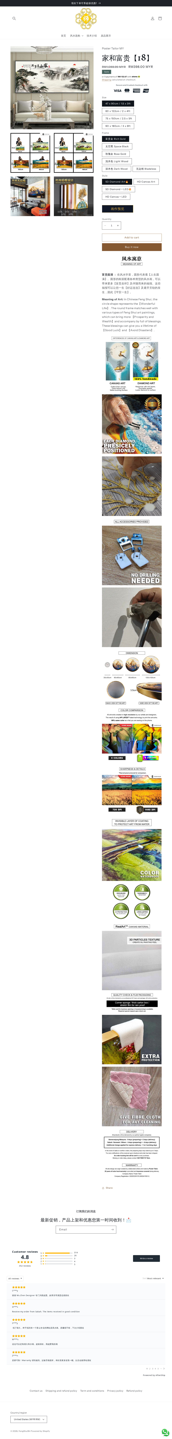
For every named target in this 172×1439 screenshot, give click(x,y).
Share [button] (109, 1187)
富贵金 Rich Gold (115, 138)
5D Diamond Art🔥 (117, 181)
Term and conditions (92, 1390)
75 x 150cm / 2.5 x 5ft (118, 118)
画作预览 (117, 209)
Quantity (107, 219)
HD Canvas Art (146, 181)
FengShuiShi (25, 1431)
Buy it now (132, 247)
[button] (14, 18)
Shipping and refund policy (61, 1390)
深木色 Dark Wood (116, 168)
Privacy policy (115, 1390)
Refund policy (134, 1390)
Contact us (36, 1390)
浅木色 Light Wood (116, 161)
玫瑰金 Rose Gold (115, 153)
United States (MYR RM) (27, 1419)
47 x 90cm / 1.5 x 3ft (118, 103)
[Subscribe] (112, 1230)
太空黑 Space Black (117, 146)
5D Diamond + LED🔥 (118, 189)
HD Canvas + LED (116, 196)
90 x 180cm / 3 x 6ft (118, 126)
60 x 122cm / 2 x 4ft (117, 111)
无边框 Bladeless (146, 168)
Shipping (106, 79)
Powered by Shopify (40, 1431)
